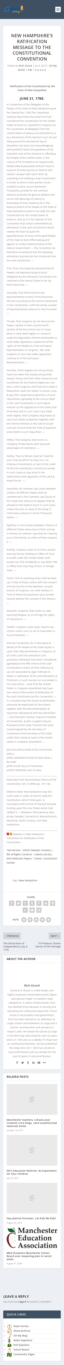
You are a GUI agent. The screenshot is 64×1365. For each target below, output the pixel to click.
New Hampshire (28, 880)
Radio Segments (22, 1340)
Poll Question (21, 1345)
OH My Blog (20, 1335)
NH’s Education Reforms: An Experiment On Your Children (32, 1172)
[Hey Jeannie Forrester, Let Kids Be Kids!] (32, 1198)
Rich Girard (25, 65)
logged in (23, 1301)
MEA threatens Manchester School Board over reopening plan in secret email (29, 1256)
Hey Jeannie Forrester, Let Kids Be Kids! (31, 1218)
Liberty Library (43, 854)
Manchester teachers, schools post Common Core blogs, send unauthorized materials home (32, 1123)
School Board (21, 1349)
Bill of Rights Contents (19, 854)
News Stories (21, 1326)
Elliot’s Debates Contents (37, 850)
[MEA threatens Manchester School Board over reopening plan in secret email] (32, 1237)
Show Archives (21, 1330)
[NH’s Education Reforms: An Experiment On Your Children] (32, 1150)
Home (38, 858)
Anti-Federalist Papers (19, 858)
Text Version (13, 850)
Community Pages (24, 1354)
